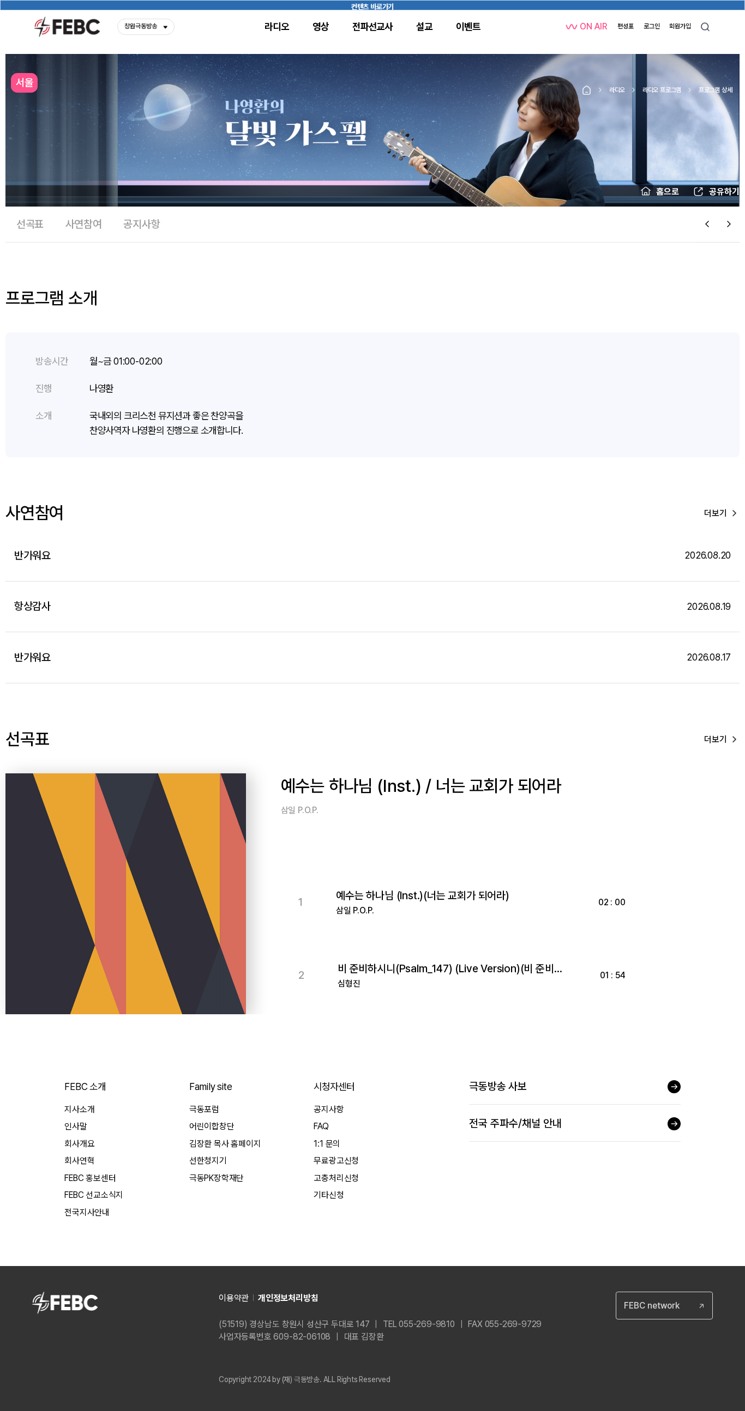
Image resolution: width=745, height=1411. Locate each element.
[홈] (586, 90)
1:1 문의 (327, 1144)
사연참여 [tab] (83, 224)
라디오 (617, 90)
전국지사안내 (87, 1212)
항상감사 (32, 606)
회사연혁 (79, 1160)
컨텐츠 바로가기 (372, 6)
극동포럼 (204, 1109)
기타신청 (329, 1195)
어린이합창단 (212, 1126)
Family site (210, 1086)
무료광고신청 (336, 1160)
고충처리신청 (336, 1178)
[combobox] (664, 1305)
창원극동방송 (140, 26)
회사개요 (79, 1144)
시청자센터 (334, 1086)
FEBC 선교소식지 (93, 1195)
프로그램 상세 (715, 90)
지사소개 (79, 1109)
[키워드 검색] (705, 26)
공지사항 (329, 1109)
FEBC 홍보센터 (90, 1178)
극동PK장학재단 (216, 1178)
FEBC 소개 (85, 1086)
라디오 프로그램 (661, 90)
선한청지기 (208, 1160)
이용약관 (234, 1298)
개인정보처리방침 (288, 1298)
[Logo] (67, 27)
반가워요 (32, 555)
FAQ (321, 1126)
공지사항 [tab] (141, 224)
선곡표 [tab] (30, 224)
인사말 (75, 1126)
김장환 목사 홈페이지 (225, 1144)
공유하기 (724, 191)
